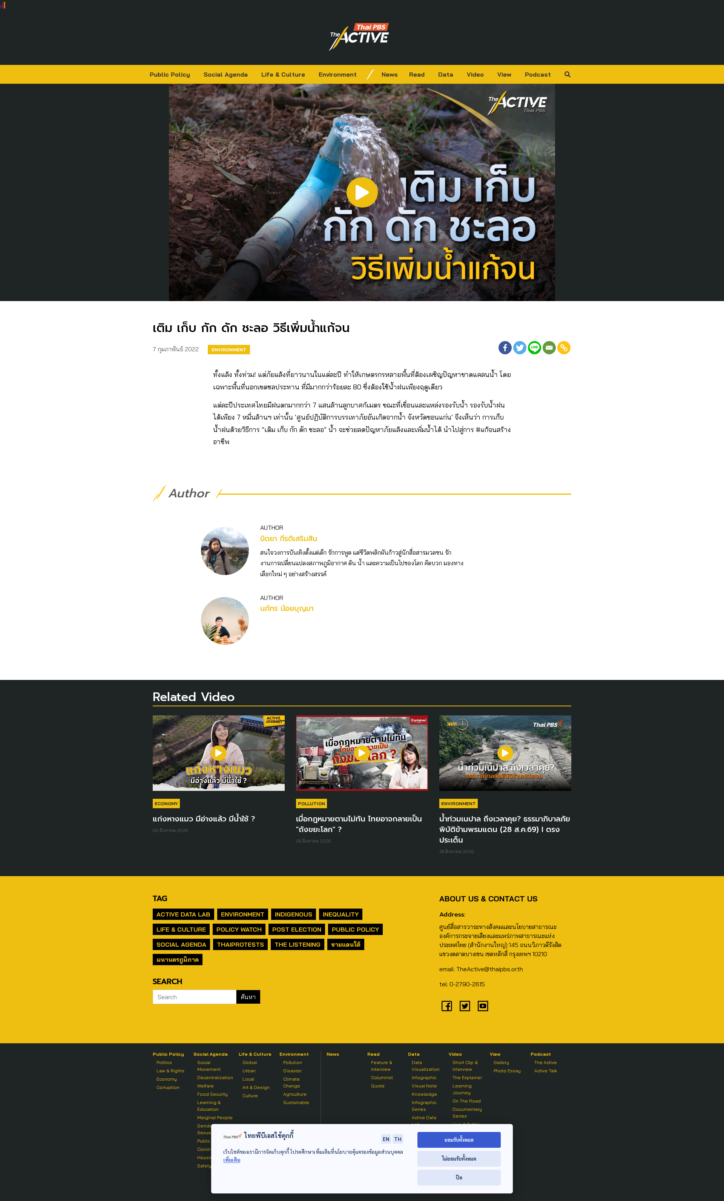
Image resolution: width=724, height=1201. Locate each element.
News (390, 74)
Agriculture (295, 1094)
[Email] (549, 347)
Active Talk (545, 1070)
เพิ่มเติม (231, 1159)
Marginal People (215, 1117)
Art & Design (256, 1087)
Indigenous (293, 914)
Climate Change (291, 1082)
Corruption (167, 1087)
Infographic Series (424, 1106)
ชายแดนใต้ (345, 944)
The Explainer (467, 1077)
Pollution (311, 803)
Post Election (296, 929)
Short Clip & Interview (465, 1066)
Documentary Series (467, 1112)
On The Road (466, 1101)
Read (417, 74)
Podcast (538, 74)
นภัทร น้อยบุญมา (287, 608)
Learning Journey (462, 1089)
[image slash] (370, 74)
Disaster (292, 1070)
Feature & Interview (381, 1066)
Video (475, 74)
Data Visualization (426, 1066)
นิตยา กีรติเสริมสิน (288, 538)
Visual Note (424, 1086)
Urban (249, 1070)
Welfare (205, 1086)
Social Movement (209, 1066)
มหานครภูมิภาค (177, 959)
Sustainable (296, 1102)
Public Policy (170, 74)
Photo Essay (507, 1070)
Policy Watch (239, 929)
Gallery (501, 1062)
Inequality (341, 914)
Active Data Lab (183, 914)
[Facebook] (505, 347)
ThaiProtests (240, 944)
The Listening (298, 944)
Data (445, 74)
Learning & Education (209, 1106)
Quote (378, 1086)
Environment (338, 74)
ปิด (459, 1177)
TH (398, 1138)
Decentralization (215, 1077)
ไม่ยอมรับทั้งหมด (459, 1158)
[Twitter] (519, 347)
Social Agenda (226, 74)
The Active (545, 1062)
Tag (160, 898)
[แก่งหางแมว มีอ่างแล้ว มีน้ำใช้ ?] (219, 756)
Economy (166, 803)
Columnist (382, 1077)
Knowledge (424, 1094)
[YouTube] (483, 1005)
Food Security (212, 1094)
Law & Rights (170, 1070)
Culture (250, 1095)
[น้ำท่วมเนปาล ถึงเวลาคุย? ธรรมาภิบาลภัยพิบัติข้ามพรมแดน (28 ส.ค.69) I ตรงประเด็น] (505, 756)
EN (386, 1138)
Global (249, 1062)
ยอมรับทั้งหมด (459, 1139)
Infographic (424, 1077)
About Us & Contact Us (488, 898)
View (504, 74)
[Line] (534, 347)
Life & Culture (283, 74)
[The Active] (359, 37)
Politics (164, 1062)
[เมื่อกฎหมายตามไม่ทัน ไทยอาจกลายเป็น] (362, 756)
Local (248, 1079)
